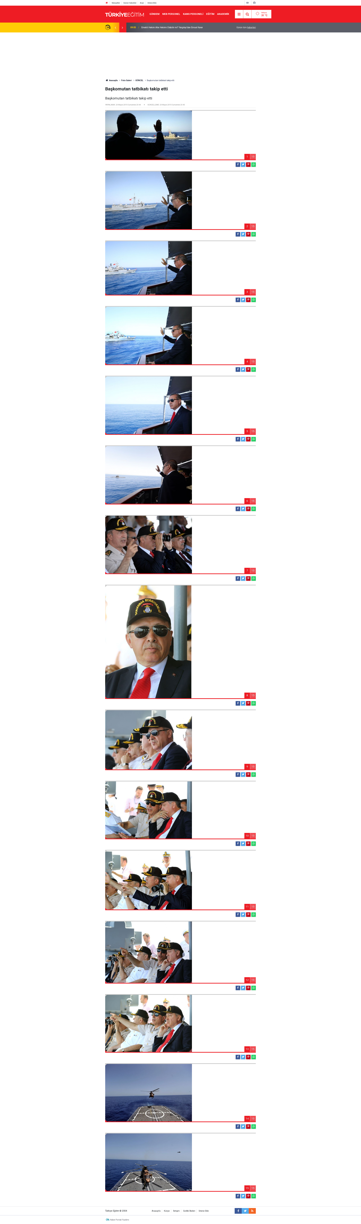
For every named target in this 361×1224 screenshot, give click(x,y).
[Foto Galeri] (254, 2)
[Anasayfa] (106, 3)
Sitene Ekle (152, 3)
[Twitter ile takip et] (245, 1211)
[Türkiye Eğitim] (124, 14)
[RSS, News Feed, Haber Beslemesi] (252, 1211)
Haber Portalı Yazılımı (119, 1220)
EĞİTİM (210, 14)
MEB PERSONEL (171, 14)
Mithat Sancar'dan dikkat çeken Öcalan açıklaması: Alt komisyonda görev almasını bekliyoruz (176, 27)
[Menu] (239, 14)
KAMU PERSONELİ (193, 14)
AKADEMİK (223, 14)
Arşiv (142, 3)
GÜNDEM (154, 14)
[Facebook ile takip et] (238, 1211)
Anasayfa (156, 1211)
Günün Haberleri (129, 3)
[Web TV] (247, 2)
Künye (167, 1211)
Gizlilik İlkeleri (189, 1211)
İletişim (176, 1211)
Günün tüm (246, 27)
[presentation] (115, 27)
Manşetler (116, 3)
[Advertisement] (180, 53)
